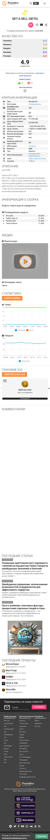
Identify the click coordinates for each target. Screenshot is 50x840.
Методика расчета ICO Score (23, 749)
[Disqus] (25, 446)
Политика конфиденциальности (27, 774)
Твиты (4, 285)
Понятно (41, 836)
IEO (5, 743)
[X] (29, 161)
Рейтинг (22, 721)
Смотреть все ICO (14, 374)
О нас (21, 729)
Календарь (8, 746)
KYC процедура (25, 757)
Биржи (6, 748)
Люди (6, 751)
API (5, 762)
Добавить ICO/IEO (38, 723)
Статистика (8, 757)
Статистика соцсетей (23, 723)
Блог (5, 754)
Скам (6, 740)
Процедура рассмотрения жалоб (24, 760)
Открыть (32, 146)
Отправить (39, 707)
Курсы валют (24, 740)
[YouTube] (33, 161)
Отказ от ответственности (25, 768)
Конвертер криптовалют (24, 743)
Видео (21, 737)
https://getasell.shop (37, 159)
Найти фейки (12, 298)
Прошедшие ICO (8, 735)
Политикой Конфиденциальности (14, 838)
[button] (45, 3)
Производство (35, 104)
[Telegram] (32, 161)
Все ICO (7, 721)
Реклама (22, 732)
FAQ (5, 760)
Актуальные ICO (8, 723)
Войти (37, 721)
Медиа (21, 735)
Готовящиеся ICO (9, 729)
